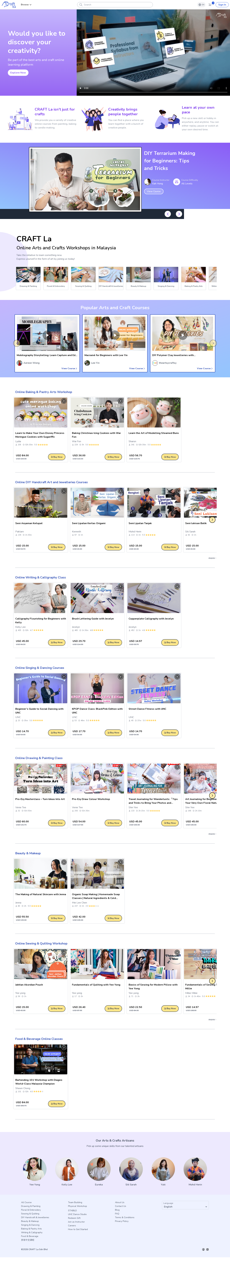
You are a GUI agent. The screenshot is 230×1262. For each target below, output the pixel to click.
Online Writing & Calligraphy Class (40, 577)
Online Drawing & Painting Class (39, 758)
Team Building (75, 1202)
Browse (25, 4)
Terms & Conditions (124, 1217)
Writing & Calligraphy (31, 1232)
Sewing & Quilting (30, 1213)
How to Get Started (78, 1229)
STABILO (72, 1210)
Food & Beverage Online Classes (39, 1039)
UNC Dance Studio (77, 1214)
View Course (154, 187)
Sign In (222, 4)
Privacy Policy (121, 1221)
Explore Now (18, 72)
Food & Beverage (29, 1236)
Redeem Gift (74, 1218)
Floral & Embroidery (31, 1209)
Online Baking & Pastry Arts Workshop (43, 392)
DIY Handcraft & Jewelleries (35, 1217)
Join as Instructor (76, 1221)
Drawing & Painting (30, 1206)
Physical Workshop (77, 1206)
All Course (26, 1202)
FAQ (117, 1213)
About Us (119, 1202)
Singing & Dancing (30, 1224)
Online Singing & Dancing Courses (39, 668)
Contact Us (120, 1206)
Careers (72, 1225)
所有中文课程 (27, 1240)
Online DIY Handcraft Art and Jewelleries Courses (51, 482)
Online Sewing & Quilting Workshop (41, 943)
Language (168, 1203)
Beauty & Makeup (28, 853)
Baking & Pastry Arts (31, 1228)
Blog (117, 1209)
